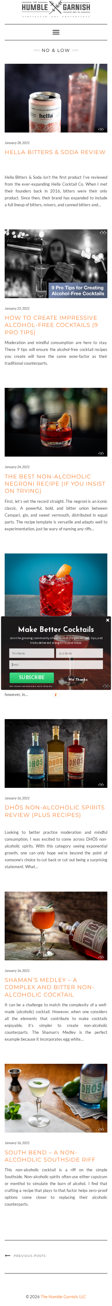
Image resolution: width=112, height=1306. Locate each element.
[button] (56, 629)
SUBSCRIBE (31, 677)
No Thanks (78, 680)
